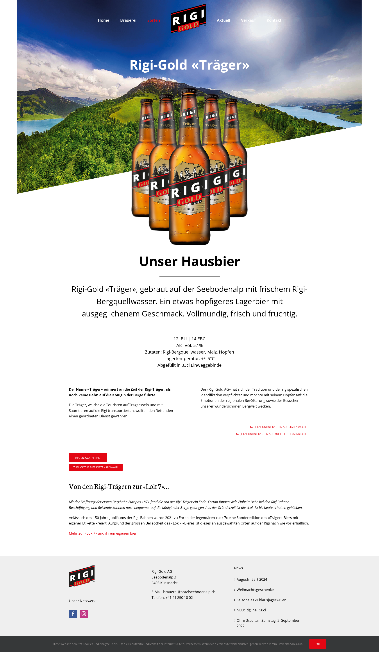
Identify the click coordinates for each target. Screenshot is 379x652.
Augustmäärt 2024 (252, 579)
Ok (318, 644)
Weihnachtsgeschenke (255, 589)
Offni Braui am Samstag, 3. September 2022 (268, 623)
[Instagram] (84, 614)
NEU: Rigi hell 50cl (251, 610)
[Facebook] (73, 614)
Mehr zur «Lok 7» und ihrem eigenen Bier (103, 533)
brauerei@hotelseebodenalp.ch (189, 591)
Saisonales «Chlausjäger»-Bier (261, 600)
